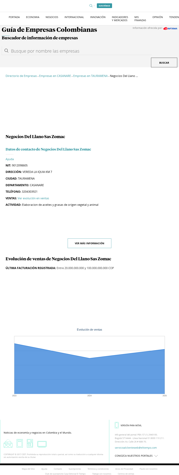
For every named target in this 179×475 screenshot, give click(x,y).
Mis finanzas (140, 18)
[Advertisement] (89, 106)
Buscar (164, 62)
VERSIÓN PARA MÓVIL (131, 425)
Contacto (58, 468)
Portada (14, 17)
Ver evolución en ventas (33, 198)
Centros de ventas (126, 473)
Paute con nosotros (148, 468)
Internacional (74, 17)
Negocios (52, 17)
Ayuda (10, 159)
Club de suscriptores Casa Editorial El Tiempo (65, 473)
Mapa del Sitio (28, 468)
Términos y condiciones (98, 468)
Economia (32, 17)
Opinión (157, 17)
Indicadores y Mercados (120, 18)
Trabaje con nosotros (101, 473)
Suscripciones (75, 468)
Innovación (98, 17)
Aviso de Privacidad (124, 468)
